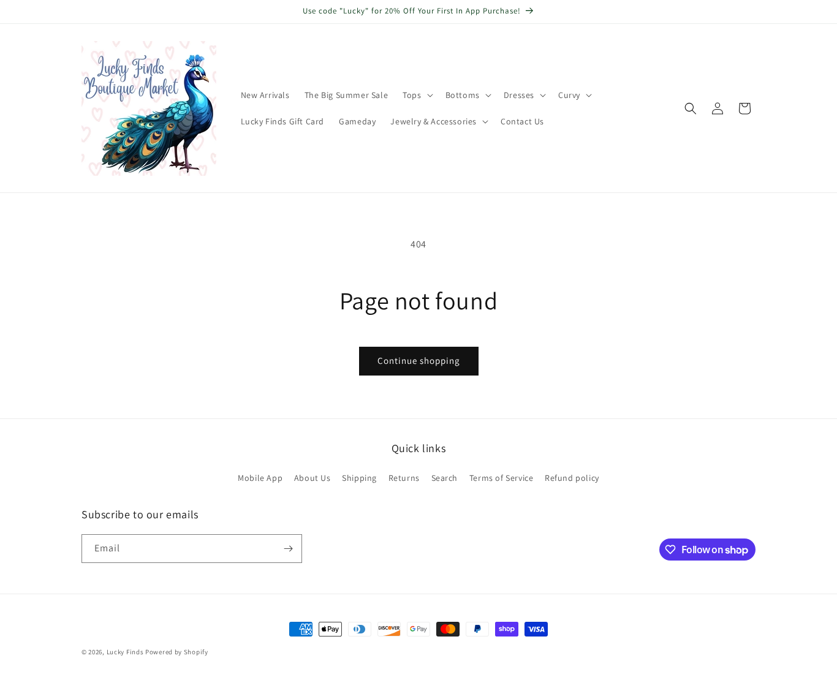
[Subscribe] (288, 548)
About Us (312, 477)
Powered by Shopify (176, 652)
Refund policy (572, 477)
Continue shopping (418, 360)
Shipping (359, 477)
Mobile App (260, 477)
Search (444, 477)
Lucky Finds (125, 652)
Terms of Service (501, 477)
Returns (404, 477)
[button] (416, 95)
